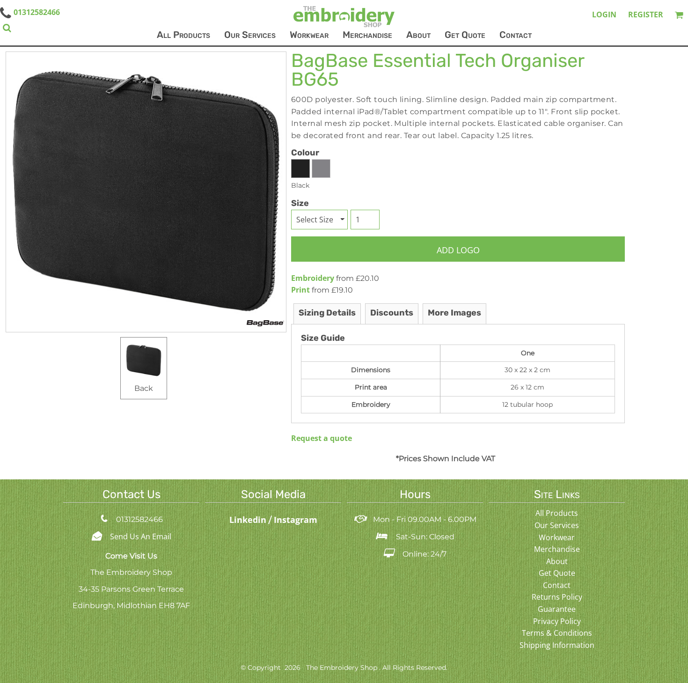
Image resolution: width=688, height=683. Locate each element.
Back (143, 388)
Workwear (557, 537)
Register (645, 14)
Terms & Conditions (557, 633)
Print (300, 290)
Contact (557, 585)
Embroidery (312, 278)
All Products (556, 513)
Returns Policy (557, 597)
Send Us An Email (140, 536)
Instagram (295, 519)
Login (604, 14)
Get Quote (557, 573)
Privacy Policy (557, 621)
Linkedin (249, 519)
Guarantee (557, 609)
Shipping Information (557, 645)
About (557, 561)
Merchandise (557, 549)
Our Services (556, 525)
